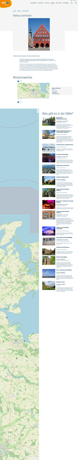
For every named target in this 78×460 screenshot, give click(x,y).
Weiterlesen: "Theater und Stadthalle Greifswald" (58, 231)
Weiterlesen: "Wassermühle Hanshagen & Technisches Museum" (58, 136)
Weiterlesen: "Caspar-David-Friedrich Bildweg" (58, 193)
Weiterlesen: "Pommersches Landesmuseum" (58, 148)
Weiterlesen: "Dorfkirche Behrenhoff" (58, 181)
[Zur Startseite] (6, 4)
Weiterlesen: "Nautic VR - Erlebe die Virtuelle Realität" (58, 205)
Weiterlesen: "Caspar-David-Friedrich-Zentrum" (58, 218)
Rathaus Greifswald (25, 10)
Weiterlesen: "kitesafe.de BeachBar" (58, 158)
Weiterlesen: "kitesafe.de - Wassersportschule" (58, 123)
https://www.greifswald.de (56, 93)
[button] (24, 341)
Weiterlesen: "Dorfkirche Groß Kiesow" (58, 250)
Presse (71, 0)
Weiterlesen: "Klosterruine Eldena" (58, 262)
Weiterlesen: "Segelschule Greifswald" (58, 170)
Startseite (14, 10)
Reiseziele (19, 10)
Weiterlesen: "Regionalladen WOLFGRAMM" (58, 241)
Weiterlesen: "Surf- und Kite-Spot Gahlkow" (58, 274)
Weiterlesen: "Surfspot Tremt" (58, 286)
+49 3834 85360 (54, 92)
